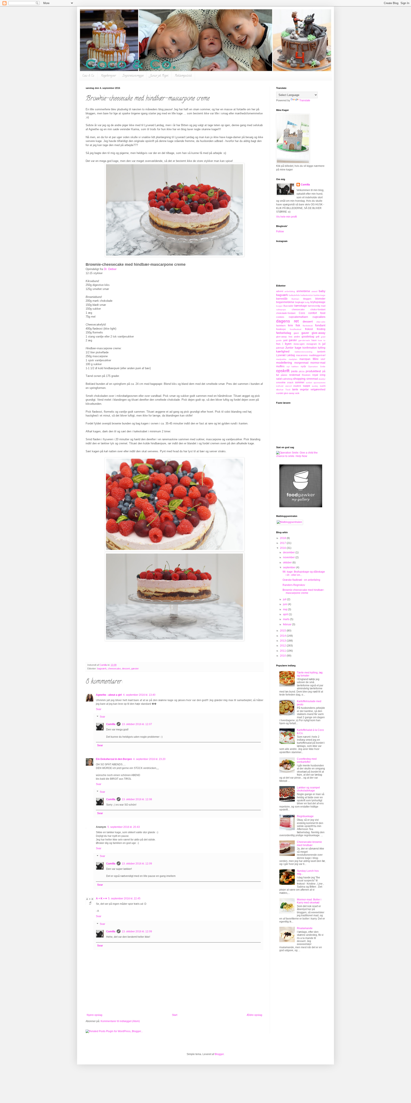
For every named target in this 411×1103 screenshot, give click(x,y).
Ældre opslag (254, 1014)
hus (278, 343)
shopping (299, 378)
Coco (302, 313)
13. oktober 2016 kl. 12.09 (137, 863)
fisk (298, 325)
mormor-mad (317, 362)
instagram (312, 344)
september (289, 567)
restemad (294, 374)
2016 (283, 547)
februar (287, 624)
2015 (283, 630)
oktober (287, 562)
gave (296, 333)
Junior (289, 347)
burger (279, 306)
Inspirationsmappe (133, 76)
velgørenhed (318, 389)
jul (323, 343)
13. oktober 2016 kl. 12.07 (137, 724)
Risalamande (305, 928)
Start (174, 1014)
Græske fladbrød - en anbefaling (301, 579)
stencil (288, 386)
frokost (309, 329)
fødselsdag (283, 332)
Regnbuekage (305, 816)
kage (298, 347)
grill (317, 336)
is (319, 343)
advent (279, 291)
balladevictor (307, 295)
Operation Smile (316, 366)
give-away (318, 332)
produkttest (313, 371)
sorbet (309, 382)
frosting (321, 329)
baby (322, 291)
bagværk (102, 668)
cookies (280, 317)
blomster (320, 298)
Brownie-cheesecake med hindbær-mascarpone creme (303, 591)
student (297, 386)
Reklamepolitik (183, 76)
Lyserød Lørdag (285, 355)
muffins (280, 366)
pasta (294, 371)
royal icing (318, 374)
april (286, 614)
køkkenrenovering (303, 352)
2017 (283, 543)
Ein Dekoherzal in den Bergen (114, 759)
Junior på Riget (159, 76)
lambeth (321, 351)
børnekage (300, 305)
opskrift (282, 371)
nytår (303, 366)
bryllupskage (317, 302)
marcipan (304, 359)
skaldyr (322, 379)
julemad (280, 347)
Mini (315, 359)
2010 (283, 655)
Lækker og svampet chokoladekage (308, 789)
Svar (98, 709)
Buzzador (288, 305)
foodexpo (281, 329)
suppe (306, 385)
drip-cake (320, 322)
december (289, 552)
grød (323, 337)
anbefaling (289, 291)
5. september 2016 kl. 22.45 (124, 898)
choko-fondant (317, 309)
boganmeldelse (285, 302)
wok (297, 393)
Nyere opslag (94, 1014)
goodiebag (308, 336)
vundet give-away (285, 393)
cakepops (281, 309)
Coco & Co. (88, 76)
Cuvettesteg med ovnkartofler (307, 760)
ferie (290, 325)
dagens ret (287, 321)
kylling (321, 347)
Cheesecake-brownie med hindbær (309, 843)
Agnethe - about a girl (109, 694)
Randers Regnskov (294, 585)
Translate (304, 100)
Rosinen (306, 375)
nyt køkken (293, 366)
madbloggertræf (317, 355)
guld (285, 340)
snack (290, 382)
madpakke (281, 359)
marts (286, 619)
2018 (283, 538)
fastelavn (281, 325)
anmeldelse (303, 291)
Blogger (219, 1054)
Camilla (110, 724)
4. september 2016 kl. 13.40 (139, 694)
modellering (284, 362)
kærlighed (282, 351)
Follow (280, 231)
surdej (315, 386)
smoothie (281, 382)
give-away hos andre (288, 336)
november (289, 557)
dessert (126, 668)
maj (285, 609)
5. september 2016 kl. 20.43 (123, 826)
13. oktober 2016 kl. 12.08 (137, 799)
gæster (135, 668)
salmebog (287, 379)
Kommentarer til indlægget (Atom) (120, 1021)
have (314, 340)
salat (279, 378)
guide (279, 340)
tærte (295, 389)
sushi (322, 386)
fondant (320, 325)
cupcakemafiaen (298, 316)
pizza (301, 371)
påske (284, 375)
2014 (283, 635)
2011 (283, 650)
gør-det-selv (304, 340)
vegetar (304, 389)
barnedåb (281, 298)
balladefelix (294, 295)
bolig (307, 302)
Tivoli (287, 389)
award (314, 291)
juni (285, 604)
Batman (295, 299)
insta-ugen (299, 344)
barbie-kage (319, 295)
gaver (305, 332)
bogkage (299, 302)
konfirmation (309, 347)
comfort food (316, 313)
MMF (323, 359)
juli (285, 599)
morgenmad (301, 362)
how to (321, 340)
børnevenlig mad (316, 305)
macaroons (302, 355)
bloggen (307, 298)
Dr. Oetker (110, 269)
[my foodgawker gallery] (300, 506)
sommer (299, 382)
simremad (312, 378)
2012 (283, 645)
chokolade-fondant (285, 313)
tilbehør (279, 389)
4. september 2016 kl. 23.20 (149, 759)
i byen (287, 343)
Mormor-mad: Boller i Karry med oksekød (309, 901)
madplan (293, 359)
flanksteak (308, 325)
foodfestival (295, 329)
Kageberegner (108, 76)
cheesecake (114, 668)
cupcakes (319, 316)
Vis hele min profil (286, 216)
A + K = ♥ (101, 898)
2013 (283, 640)
